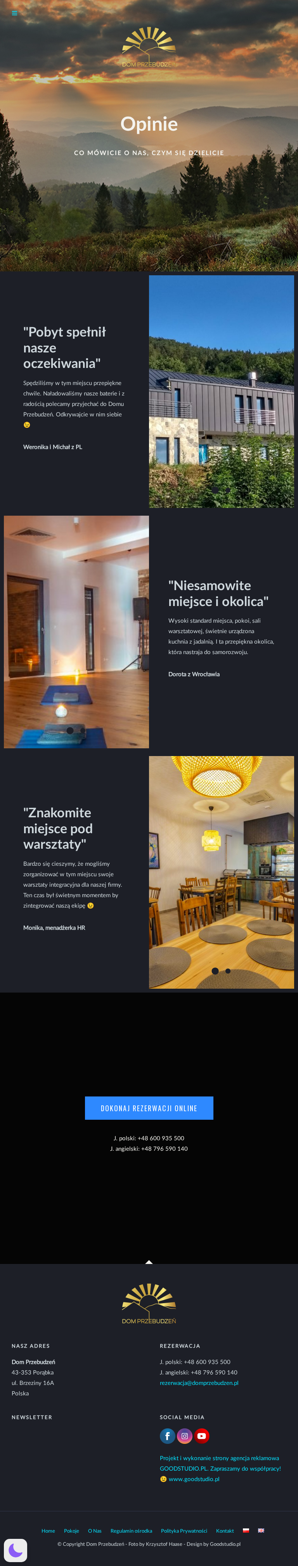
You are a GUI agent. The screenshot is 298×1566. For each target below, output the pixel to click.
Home (48, 1531)
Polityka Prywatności (184, 1531)
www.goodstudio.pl (194, 1479)
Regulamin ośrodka (131, 1531)
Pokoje (71, 1531)
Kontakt (225, 1531)
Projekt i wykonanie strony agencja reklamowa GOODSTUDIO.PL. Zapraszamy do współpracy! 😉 (220, 1468)
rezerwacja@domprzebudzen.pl (199, 1383)
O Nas (95, 1531)
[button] (15, 1550)
